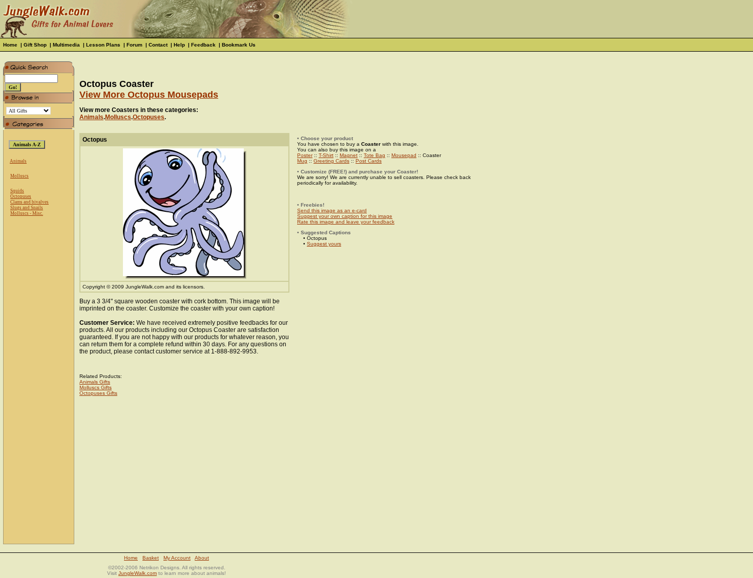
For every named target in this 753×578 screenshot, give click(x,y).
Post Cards (368, 161)
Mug (302, 161)
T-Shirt (326, 155)
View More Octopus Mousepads (148, 95)
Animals (18, 161)
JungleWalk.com (137, 573)
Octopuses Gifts (98, 393)
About (202, 558)
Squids (17, 190)
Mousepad (403, 155)
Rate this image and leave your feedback (345, 222)
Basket (150, 558)
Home (10, 45)
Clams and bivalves (29, 202)
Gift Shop (35, 45)
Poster (304, 155)
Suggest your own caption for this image (344, 216)
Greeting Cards (331, 161)
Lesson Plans (103, 45)
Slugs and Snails (26, 207)
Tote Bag (374, 155)
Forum (134, 45)
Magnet (349, 155)
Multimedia (66, 45)
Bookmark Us (239, 45)
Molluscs (19, 176)
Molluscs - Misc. (26, 213)
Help (179, 45)
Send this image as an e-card (332, 210)
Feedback (203, 45)
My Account (177, 558)
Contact (158, 45)
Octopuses (20, 196)
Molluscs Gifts (95, 387)
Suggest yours (324, 244)
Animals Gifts (94, 382)
